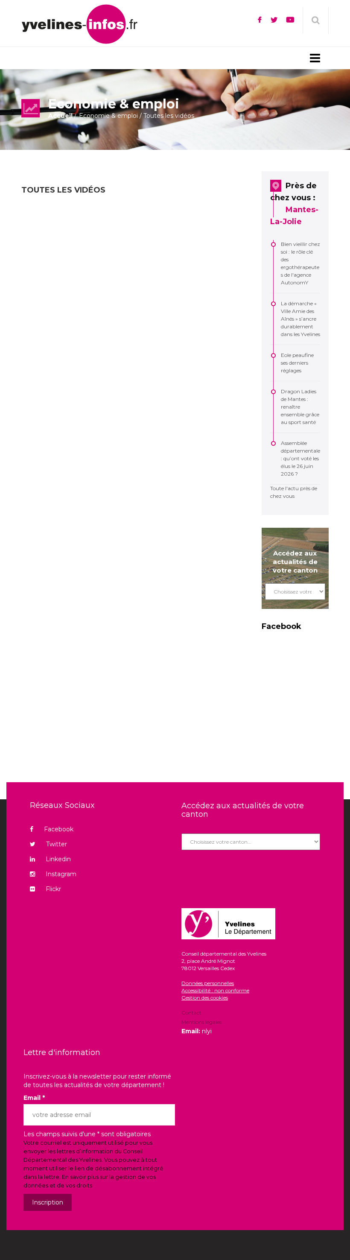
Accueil (60, 116)
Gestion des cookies (204, 997)
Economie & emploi (108, 116)
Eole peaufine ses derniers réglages (297, 363)
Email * (34, 1098)
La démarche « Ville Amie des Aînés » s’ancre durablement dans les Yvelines (300, 318)
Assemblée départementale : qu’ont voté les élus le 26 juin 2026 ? (300, 458)
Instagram (61, 874)
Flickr (53, 889)
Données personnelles (207, 983)
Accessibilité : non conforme (215, 990)
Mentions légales (201, 1022)
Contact (191, 1013)
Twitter (56, 844)
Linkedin (58, 859)
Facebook (58, 829)
